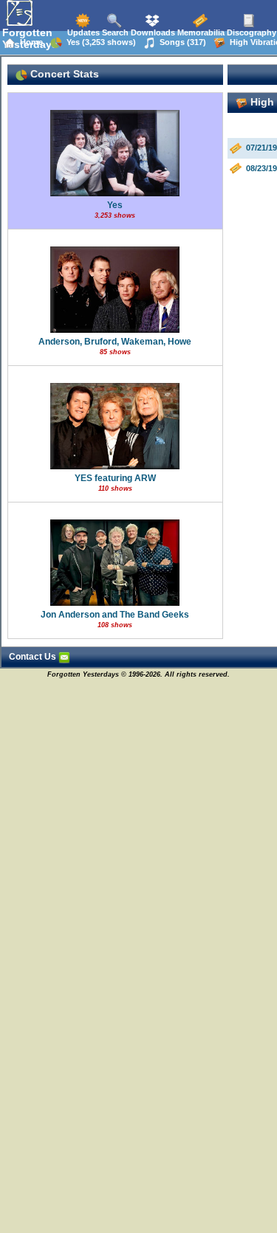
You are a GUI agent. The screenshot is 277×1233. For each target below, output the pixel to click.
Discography (250, 32)
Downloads (152, 32)
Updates (82, 32)
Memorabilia (200, 32)
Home (29, 42)
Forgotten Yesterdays (30, 38)
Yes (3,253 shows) (99, 42)
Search (114, 32)
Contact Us (33, 657)
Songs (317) (180, 42)
